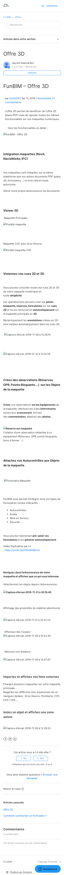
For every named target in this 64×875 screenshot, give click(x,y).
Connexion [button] (52, 5)
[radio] (23, 758)
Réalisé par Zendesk (21, 872)
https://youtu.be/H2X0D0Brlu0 (22, 550)
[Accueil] (6, 7)
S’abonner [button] (32, 72)
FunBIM (7, 17)
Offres (18, 17)
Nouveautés (44, 98)
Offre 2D (8, 809)
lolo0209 (14, 98)
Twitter (10, 739)
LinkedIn (15, 739)
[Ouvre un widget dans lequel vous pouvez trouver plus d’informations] (48, 869)
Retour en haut (12, 788)
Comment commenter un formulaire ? (25, 815)
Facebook (5, 739)
